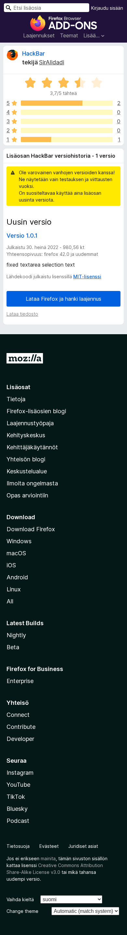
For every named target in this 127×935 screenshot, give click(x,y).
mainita (48, 858)
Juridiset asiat (83, 846)
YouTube (18, 784)
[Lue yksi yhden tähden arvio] (67, 139)
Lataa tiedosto (22, 314)
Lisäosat (18, 387)
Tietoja (16, 399)
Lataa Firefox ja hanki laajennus (63, 299)
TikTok (16, 796)
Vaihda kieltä (20, 899)
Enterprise (20, 681)
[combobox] (46, 7)
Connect (18, 714)
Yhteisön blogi (26, 459)
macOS (16, 553)
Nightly (16, 635)
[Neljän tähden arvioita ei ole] (67, 112)
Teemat (69, 35)
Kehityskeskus (26, 435)
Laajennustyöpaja (30, 423)
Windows (19, 541)
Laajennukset (39, 35)
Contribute (21, 726)
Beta (13, 647)
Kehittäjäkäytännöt (32, 447)
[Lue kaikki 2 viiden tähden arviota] (67, 103)
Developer (20, 738)
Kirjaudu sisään (107, 8)
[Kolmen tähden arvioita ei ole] (67, 121)
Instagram (20, 772)
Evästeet (49, 846)
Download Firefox (31, 529)
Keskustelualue (27, 471)
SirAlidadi (51, 62)
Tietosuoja (18, 846)
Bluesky (17, 808)
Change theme (22, 911)
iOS (11, 565)
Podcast (18, 820)
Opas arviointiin (27, 495)
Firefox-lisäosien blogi (36, 411)
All (10, 601)
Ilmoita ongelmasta (32, 483)
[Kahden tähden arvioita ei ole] (67, 130)
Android (17, 577)
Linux (14, 589)
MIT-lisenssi (87, 276)
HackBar (33, 53)
